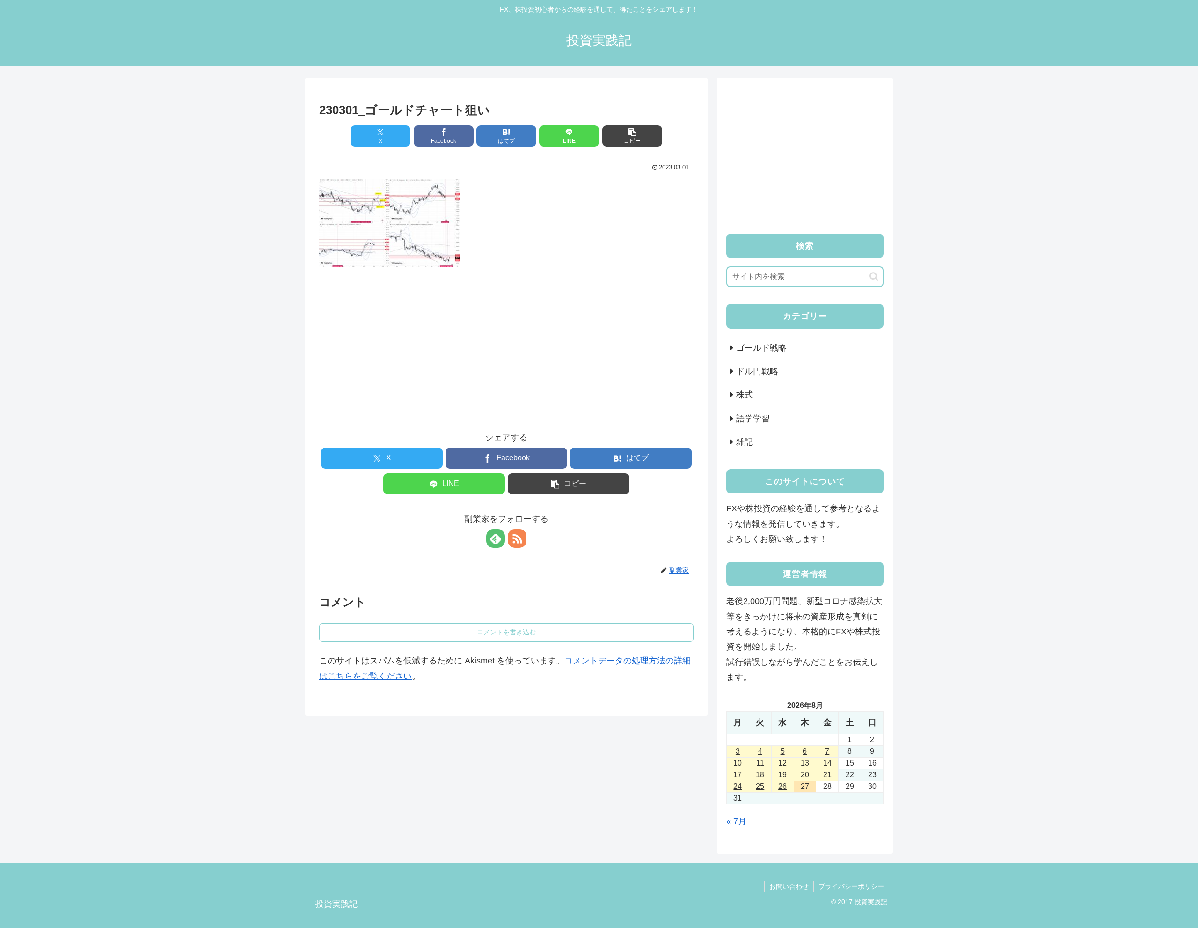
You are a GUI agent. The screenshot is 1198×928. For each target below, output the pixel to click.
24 (737, 786)
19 (782, 775)
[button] (632, 136)
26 (782, 786)
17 (737, 775)
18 (760, 775)
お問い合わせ (789, 886)
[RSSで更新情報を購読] (517, 538)
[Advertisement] (506, 341)
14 (827, 763)
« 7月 (736, 821)
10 (737, 763)
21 (827, 775)
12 (782, 763)
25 (760, 786)
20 (805, 775)
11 (760, 763)
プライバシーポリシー (851, 886)
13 (805, 763)
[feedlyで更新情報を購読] (495, 538)
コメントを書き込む (506, 632)
